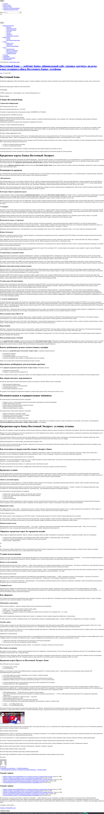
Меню (2, 0)
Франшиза (9, 44)
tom (1, 73)
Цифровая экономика (9, 58)
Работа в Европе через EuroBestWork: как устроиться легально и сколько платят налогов (27, 776)
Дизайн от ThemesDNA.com (8, 808)
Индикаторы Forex (11, 52)
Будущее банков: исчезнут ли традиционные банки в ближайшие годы (22, 782)
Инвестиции (6, 37)
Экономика (6, 56)
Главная (5, 3)
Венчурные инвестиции (13, 40)
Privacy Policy (7, 5)
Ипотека (8, 27)
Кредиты (8, 31)
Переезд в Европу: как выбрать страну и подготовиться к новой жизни (23, 778)
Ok (85, 813)
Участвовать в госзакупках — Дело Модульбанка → (14, 768)
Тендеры (5, 55)
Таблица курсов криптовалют (11, 8)
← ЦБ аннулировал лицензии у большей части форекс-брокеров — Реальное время (23, 769)
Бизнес (5, 41)
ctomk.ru (2, 17)
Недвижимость (7, 59)
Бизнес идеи (9, 43)
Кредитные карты (11, 28)
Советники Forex (11, 53)
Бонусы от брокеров (12, 50)
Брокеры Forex (10, 49)
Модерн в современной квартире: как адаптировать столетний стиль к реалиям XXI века (28, 779)
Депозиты (9, 34)
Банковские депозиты (12, 36)
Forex (4, 47)
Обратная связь (7, 6)
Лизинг (8, 33)
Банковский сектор (8, 25)
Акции (8, 38)
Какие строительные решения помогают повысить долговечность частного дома (25, 781)
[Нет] (87, 813)
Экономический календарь (10, 9)
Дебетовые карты (11, 30)
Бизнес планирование (12, 46)
